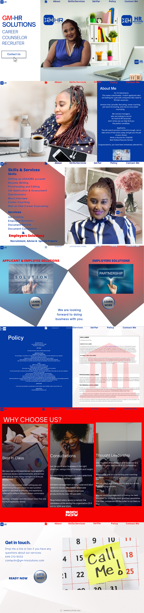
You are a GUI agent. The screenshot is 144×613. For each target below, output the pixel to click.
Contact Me (131, 1)
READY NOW (18, 578)
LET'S (40, 574)
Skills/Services (76, 1)
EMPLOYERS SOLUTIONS (111, 260)
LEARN (36, 301)
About (56, 1)
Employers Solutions (26, 235)
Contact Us (14, 54)
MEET (40, 578)
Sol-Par (96, 1)
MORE (35, 305)
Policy (112, 1)
